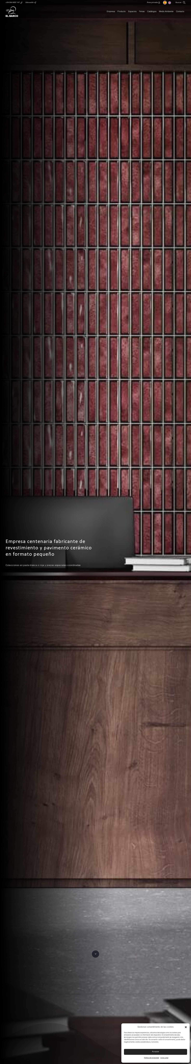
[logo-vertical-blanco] (12, 11)
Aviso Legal (164, 1058)
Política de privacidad (151, 1058)
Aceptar (155, 1052)
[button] (186, 1027)
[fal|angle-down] (95, 954)
